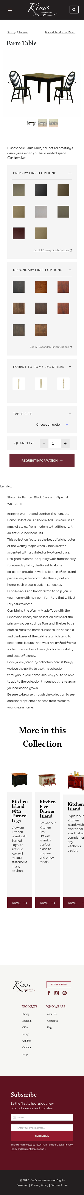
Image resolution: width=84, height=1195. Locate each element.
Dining (11, 32)
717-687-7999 (59, 984)
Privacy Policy (39, 1185)
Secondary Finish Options (37, 269)
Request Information (40, 460)
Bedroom (26, 1020)
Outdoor (26, 1047)
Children (26, 1040)
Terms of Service (31, 1148)
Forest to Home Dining (61, 32)
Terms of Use (59, 1185)
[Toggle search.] (74, 10)
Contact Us (52, 1020)
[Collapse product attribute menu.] (70, 171)
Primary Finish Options (34, 173)
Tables (23, 32)
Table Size (22, 413)
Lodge (25, 1054)
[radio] (18, 190)
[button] (9, 81)
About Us (51, 1014)
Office (25, 1027)
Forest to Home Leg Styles (39, 366)
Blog (49, 1027)
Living (25, 1034)
